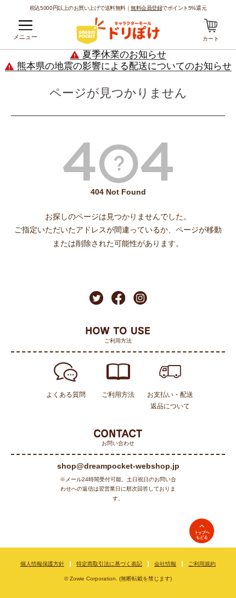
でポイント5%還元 (168, 7)
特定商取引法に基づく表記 (109, 564)
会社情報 (165, 564)
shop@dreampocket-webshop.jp (118, 466)
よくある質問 (66, 394)
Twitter (96, 298)
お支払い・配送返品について (170, 400)
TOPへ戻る (201, 531)
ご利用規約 (202, 564)
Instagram (140, 298)
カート (211, 39)
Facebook (118, 298)
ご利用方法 (118, 394)
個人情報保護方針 (42, 564)
